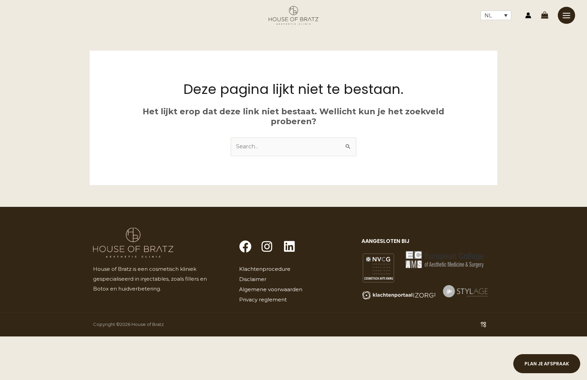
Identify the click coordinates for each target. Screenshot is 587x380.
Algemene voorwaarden (270, 289)
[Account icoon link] (528, 15)
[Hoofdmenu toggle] (566, 15)
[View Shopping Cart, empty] (544, 15)
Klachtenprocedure (264, 269)
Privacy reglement (263, 299)
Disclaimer (252, 279)
